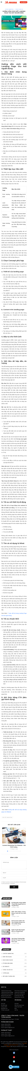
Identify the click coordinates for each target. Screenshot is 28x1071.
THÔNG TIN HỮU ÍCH (19, 9)
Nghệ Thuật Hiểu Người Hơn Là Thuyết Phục (18, 930)
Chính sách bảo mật (13, 1044)
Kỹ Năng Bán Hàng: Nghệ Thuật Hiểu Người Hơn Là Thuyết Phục (18, 904)
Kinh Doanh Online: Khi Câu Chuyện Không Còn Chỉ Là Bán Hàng (18, 922)
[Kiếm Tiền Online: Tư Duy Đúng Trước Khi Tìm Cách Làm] (5, 914)
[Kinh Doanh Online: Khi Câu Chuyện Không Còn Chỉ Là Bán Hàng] (5, 923)
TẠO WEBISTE (23, 2)
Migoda (8, 1046)
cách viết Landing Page (7, 817)
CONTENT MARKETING (9, 9)
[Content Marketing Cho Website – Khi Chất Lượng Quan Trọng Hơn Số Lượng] (14, 835)
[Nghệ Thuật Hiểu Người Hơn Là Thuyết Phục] (5, 932)
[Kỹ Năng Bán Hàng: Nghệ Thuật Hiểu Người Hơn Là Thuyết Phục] (5, 905)
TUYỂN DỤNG (14, 973)
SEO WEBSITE (14, 966)
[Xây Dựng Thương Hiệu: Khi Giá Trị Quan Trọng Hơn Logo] (5, 941)
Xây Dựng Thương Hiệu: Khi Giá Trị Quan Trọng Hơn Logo (18, 940)
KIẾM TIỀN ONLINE (14, 956)
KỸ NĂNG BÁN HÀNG (14, 963)
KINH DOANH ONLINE (14, 960)
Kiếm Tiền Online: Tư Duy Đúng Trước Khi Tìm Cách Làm (18, 913)
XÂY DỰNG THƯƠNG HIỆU (14, 976)
